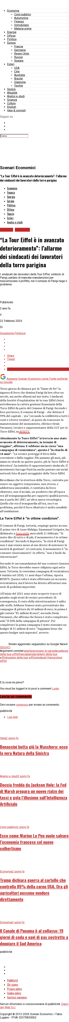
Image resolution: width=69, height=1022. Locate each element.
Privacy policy (14, 989)
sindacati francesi (47, 657)
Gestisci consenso (17, 997)
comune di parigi (44, 651)
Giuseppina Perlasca (12, 333)
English (11, 107)
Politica (11, 39)
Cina (16, 71)
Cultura (11, 103)
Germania (20, 50)
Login (55, 688)
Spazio (11, 89)
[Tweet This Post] (38, 343)
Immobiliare (21, 25)
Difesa (11, 35)
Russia (18, 57)
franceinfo (22, 533)
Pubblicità (12, 980)
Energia (11, 32)
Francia (18, 46)
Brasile (18, 78)
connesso (22, 704)
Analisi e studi (16, 96)
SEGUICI (5, 647)
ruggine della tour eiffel (21, 657)
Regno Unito (21, 53)
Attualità (12, 92)
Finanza (19, 21)
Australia (19, 75)
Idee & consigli (16, 110)
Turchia (18, 85)
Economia (13, 10)
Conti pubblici (22, 14)
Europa (11, 42)
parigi (30, 654)
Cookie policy (14, 993)
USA (16, 68)
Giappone (20, 82)
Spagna (18, 60)
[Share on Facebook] (38, 339)
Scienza (12, 99)
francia (23, 654)
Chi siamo (12, 985)
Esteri (10, 64)
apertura (29, 651)
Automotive (21, 18)
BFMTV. (24, 431)
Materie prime (22, 28)
